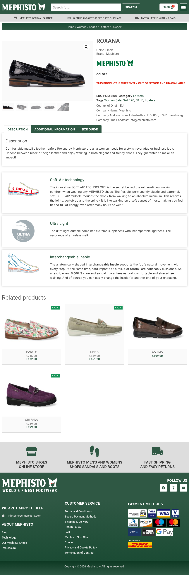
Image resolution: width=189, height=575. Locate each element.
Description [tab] (18, 129)
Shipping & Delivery (76, 521)
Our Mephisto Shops (14, 542)
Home (70, 27)
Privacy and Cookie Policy (81, 547)
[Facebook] (163, 488)
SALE (139, 100)
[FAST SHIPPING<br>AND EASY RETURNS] (157, 451)
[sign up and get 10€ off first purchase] (69, 18)
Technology (9, 537)
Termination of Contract (79, 552)
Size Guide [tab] (89, 129)
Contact (70, 542)
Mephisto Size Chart (77, 537)
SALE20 (128, 100)
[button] (183, 7)
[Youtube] (183, 488)
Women (82, 27)
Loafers (104, 27)
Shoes (93, 27)
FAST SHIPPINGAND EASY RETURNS (157, 464)
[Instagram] (173, 488)
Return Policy (73, 527)
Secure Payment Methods (80, 516)
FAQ (67, 532)
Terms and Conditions (78, 511)
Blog (4, 532)
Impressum (9, 548)
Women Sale (112, 100)
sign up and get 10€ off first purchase (97, 18)
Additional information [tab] (54, 129)
